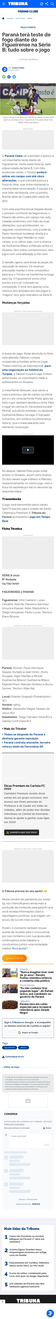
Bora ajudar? (20, 948)
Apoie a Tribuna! (14, 958)
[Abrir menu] (3, 4)
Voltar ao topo (11, 1067)
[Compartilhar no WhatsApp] (3, 77)
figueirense (10, 1047)
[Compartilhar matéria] (47, 4)
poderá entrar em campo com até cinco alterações (24, 176)
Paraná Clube (28, 11)
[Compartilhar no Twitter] (14, 77)
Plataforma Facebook (21, 1084)
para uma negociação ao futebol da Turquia (26, 370)
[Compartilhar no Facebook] (9, 77)
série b (23, 1047)
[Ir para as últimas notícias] (41, 4)
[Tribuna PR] (28, 1301)
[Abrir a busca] (52, 4)
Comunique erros (14, 1056)
